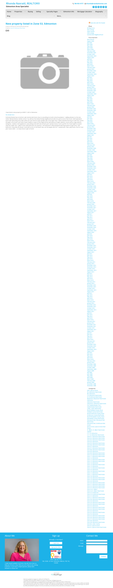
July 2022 (89, 117)
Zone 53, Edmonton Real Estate (17, 28)
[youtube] (101, 7)
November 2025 (91, 52)
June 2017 (89, 216)
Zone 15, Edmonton (92, 466)
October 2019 (91, 169)
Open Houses (91, 31)
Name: (82, 540)
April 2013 (90, 298)
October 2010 (91, 347)
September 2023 (91, 94)
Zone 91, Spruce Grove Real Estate (96, 527)
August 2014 (90, 272)
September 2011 (91, 329)
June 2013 (89, 295)
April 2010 (90, 357)
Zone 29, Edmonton (92, 501)
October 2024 (91, 72)
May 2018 (89, 197)
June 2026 (89, 44)
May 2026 (89, 46)
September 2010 (91, 349)
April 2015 (90, 258)
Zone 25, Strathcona (92, 492)
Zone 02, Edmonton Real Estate (96, 438)
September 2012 (91, 310)
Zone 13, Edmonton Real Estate (96, 461)
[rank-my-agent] (105, 7)
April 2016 (90, 239)
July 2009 (89, 372)
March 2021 (90, 143)
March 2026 (90, 49)
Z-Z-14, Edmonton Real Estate (95, 435)
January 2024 (90, 87)
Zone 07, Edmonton (92, 446)
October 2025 (91, 54)
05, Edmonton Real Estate (94, 392)
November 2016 (91, 227)
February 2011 (91, 341)
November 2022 (91, 110)
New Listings (90, 29)
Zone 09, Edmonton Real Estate (96, 453)
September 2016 (91, 230)
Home (9, 12)
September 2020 (91, 151)
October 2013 (91, 288)
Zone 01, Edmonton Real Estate (96, 436)
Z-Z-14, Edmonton (92, 433)
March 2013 (90, 300)
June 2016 (89, 235)
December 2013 (91, 285)
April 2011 (90, 338)
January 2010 (90, 362)
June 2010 (89, 354)
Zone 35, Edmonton (92, 506)
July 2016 (89, 234)
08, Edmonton (91, 393)
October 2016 (91, 229)
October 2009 (91, 367)
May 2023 (89, 100)
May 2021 (89, 140)
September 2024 (91, 74)
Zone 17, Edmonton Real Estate (96, 474)
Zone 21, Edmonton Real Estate (96, 484)
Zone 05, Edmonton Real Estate (96, 443)
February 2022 (91, 125)
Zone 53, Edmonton (92, 511)
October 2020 (91, 150)
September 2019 (91, 171)
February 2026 (91, 51)
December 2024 (91, 71)
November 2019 (91, 168)
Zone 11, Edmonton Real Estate (96, 456)
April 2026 (90, 47)
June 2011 (89, 334)
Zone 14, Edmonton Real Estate (96, 464)
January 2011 (90, 343)
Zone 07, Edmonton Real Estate (96, 448)
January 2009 (90, 382)
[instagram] (103, 7)
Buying (30, 12)
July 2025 (89, 59)
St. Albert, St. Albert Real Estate (96, 430)
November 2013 (91, 286)
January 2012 (90, 323)
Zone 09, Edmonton (92, 451)
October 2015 (91, 249)
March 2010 (90, 359)
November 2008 (91, 385)
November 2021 (91, 130)
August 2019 (90, 173)
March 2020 (90, 161)
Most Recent (90, 39)
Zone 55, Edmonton (92, 514)
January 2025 (90, 69)
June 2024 (89, 79)
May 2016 (89, 237)
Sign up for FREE (56, 547)
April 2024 (90, 82)
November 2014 (91, 267)
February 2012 (91, 321)
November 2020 (91, 148)
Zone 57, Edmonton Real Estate (96, 519)
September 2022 (91, 113)
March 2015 (90, 260)
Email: (82, 543)
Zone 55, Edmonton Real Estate (96, 515)
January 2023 (90, 107)
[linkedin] (98, 7)
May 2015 (89, 257)
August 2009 (90, 371)
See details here (10, 115)
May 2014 (89, 277)
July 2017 (89, 214)
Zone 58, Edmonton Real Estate (96, 522)
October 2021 (91, 132)
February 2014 (91, 282)
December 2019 (91, 166)
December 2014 (91, 265)
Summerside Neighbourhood (95, 34)
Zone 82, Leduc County (93, 524)
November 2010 (91, 346)
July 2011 (89, 333)
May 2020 (89, 158)
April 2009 (90, 377)
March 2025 (90, 66)
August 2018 (90, 193)
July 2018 (89, 194)
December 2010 (91, 344)
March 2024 (90, 84)
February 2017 (91, 222)
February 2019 (91, 183)
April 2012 (90, 318)
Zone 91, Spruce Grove (93, 525)
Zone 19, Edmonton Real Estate (96, 479)
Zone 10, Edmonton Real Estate (96, 454)
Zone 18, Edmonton (92, 476)
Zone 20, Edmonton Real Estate (96, 482)
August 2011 (90, 331)
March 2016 (90, 240)
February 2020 (91, 163)
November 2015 (91, 247)
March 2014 (90, 280)
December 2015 (91, 245)
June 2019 (89, 176)
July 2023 (89, 97)
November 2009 (91, 366)
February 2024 (91, 85)
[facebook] (93, 7)
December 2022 (91, 108)
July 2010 (89, 352)
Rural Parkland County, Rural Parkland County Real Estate (95, 411)
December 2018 (91, 186)
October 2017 (91, 209)
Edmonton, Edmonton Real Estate (96, 403)
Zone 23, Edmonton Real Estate (96, 487)
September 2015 (91, 250)
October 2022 (91, 112)
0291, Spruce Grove (92, 390)
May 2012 (89, 316)
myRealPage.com (56, 575)
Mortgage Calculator (84, 12)
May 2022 (89, 120)
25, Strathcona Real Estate (94, 397)
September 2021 (91, 133)
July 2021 (89, 136)
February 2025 (91, 67)
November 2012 (91, 306)
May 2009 (89, 376)
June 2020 (89, 156)
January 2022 (90, 127)
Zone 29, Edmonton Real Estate (96, 502)
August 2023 (90, 95)
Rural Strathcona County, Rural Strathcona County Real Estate (95, 414)
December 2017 (91, 206)
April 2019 (90, 179)
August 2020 (90, 153)
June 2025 (89, 61)
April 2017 (90, 219)
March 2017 (90, 221)
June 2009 (89, 374)
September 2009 (91, 369)
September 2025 (91, 56)
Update (89, 431)
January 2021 (90, 146)
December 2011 (91, 324)
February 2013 (91, 301)
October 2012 (91, 308)
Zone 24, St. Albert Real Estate (95, 491)
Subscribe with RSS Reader (97, 23)
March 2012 (90, 319)
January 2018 (90, 204)
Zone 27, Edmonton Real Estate (96, 497)
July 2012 (89, 313)
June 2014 (89, 275)
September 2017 (91, 211)
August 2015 (90, 252)
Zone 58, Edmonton (92, 520)
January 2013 (90, 303)
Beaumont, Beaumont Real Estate (96, 398)
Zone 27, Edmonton (92, 496)
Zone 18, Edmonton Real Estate (96, 478)
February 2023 (91, 105)
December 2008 (91, 384)
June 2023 (89, 99)
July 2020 (89, 155)
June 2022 (89, 118)
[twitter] (96, 7)
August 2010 (90, 351)
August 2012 (90, 311)
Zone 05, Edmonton (92, 441)
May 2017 (89, 217)
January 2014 (90, 283)
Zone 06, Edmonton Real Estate (96, 445)
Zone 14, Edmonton (92, 463)
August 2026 (90, 41)
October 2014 (91, 268)
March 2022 (90, 123)
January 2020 (90, 165)
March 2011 (90, 339)
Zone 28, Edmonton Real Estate (96, 499)
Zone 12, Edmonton (92, 458)
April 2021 (90, 141)
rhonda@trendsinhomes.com (96, 4)
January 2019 (90, 184)
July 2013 (89, 293)
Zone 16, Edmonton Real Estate (96, 471)
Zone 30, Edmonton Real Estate (96, 504)
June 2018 (89, 196)
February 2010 (91, 361)
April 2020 (90, 160)
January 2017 (90, 224)
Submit (103, 556)
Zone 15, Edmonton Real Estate (96, 468)
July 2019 (89, 174)
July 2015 (89, 254)
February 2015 (91, 262)
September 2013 (91, 290)
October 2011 (91, 328)
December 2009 (91, 364)
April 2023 (90, 102)
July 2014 (89, 273)
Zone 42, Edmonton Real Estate (96, 509)
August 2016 (90, 232)
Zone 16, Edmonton (92, 469)
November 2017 (91, 207)
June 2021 (89, 138)
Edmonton (90, 400)
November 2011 (91, 326)
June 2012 (89, 315)
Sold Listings (90, 33)
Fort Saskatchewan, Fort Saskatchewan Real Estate (94, 406)
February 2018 (91, 202)
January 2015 (90, 263)
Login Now (56, 543)
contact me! (14, 568)
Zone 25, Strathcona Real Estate (96, 494)
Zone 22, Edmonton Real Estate (96, 486)
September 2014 (91, 270)
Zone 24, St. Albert (92, 489)
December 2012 (91, 305)
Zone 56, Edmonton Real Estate (96, 517)
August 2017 (90, 212)
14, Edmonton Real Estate (94, 395)
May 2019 (89, 178)
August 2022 (90, 115)
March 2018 (90, 201)
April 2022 (90, 122)
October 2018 (91, 189)
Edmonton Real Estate (93, 402)
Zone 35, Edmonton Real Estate (96, 507)
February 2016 (91, 242)
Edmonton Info (68, 12)
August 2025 (90, 57)
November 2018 (91, 188)
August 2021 (90, 135)
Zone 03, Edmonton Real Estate (96, 440)
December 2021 (91, 128)
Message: (81, 546)
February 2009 (91, 380)
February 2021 (91, 145)
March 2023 (90, 104)
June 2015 (89, 255)
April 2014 (90, 278)
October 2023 (91, 92)
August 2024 (90, 75)
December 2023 (91, 89)
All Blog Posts (91, 28)
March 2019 (90, 181)
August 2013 (90, 291)
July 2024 (89, 77)
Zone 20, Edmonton (92, 481)
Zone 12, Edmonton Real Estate (96, 459)
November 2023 (91, 90)
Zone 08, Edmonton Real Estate (96, 450)
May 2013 (89, 296)
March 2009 (90, 379)
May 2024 (89, 80)
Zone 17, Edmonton (92, 473)
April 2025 (90, 64)
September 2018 (91, 191)
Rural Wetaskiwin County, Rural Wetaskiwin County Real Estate (95, 417)
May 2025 (89, 62)
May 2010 (89, 356)
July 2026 (89, 43)
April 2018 (90, 199)
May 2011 (89, 336)
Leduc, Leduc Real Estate (94, 408)
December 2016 (91, 225)
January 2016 (90, 244)
